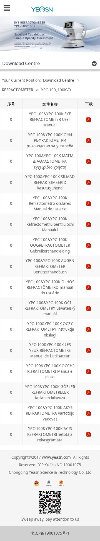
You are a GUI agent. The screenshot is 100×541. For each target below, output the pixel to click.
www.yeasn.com (56, 457)
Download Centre (58, 80)
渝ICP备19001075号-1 (50, 533)
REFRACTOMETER (17, 89)
